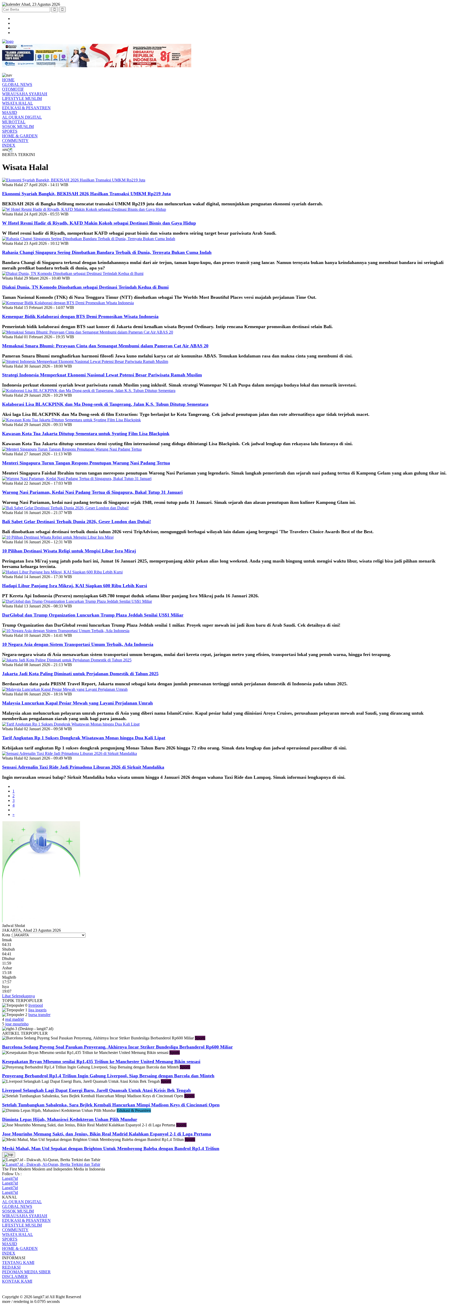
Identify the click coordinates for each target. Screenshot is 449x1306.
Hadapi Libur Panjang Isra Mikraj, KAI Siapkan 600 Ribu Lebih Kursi (74, 585)
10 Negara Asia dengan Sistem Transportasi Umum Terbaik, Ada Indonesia (77, 644)
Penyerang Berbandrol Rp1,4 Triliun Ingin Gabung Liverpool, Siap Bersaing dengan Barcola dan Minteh (108, 1075)
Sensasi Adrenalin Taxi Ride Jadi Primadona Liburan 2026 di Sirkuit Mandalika (83, 767)
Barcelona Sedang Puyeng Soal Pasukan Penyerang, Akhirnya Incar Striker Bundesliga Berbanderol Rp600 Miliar (117, 1047)
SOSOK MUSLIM (18, 126)
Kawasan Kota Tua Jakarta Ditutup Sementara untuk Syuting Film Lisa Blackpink (85, 433)
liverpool (35, 1005)
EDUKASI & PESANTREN (26, 108)
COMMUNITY (15, 140)
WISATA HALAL (17, 103)
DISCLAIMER (15, 1276)
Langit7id (10, 1178)
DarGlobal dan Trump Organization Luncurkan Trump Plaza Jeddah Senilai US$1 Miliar (92, 615)
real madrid (14, 1019)
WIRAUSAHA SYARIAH (24, 94)
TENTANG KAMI (18, 1262)
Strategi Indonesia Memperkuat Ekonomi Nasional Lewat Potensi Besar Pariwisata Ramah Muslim (102, 374)
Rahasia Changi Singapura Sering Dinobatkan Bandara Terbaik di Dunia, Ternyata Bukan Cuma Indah (107, 252)
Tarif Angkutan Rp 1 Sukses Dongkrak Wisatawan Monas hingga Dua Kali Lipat (83, 737)
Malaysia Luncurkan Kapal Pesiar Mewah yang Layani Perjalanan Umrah (77, 703)
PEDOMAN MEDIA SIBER (26, 1272)
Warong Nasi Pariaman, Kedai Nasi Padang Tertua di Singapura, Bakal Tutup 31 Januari (92, 492)
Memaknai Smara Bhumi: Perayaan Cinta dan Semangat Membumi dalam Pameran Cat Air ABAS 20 (105, 345)
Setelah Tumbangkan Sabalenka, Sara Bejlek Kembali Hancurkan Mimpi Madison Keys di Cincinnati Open (111, 1104)
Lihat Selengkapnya (18, 996)
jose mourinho (17, 1024)
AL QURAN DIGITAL (22, 117)
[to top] (8, 1155)
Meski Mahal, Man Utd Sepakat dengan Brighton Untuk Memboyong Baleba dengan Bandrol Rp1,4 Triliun (110, 1148)
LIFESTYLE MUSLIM (22, 98)
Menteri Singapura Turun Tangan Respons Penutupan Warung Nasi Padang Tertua (86, 462)
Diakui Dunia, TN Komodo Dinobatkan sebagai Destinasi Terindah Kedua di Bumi (85, 287)
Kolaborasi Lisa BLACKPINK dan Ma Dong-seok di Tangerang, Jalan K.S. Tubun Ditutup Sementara (105, 404)
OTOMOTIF (13, 89)
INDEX (8, 145)
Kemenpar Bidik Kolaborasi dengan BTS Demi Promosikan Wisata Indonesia (80, 316)
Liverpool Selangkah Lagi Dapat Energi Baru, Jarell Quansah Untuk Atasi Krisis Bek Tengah (96, 1090)
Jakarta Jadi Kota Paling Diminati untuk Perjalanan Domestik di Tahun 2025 (80, 673)
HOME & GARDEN (20, 136)
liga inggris (37, 1010)
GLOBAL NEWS (17, 84)
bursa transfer (39, 1014)
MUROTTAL (13, 122)
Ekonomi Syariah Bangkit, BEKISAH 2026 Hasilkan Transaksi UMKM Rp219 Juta (86, 193)
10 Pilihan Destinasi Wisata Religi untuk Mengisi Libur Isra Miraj (69, 550)
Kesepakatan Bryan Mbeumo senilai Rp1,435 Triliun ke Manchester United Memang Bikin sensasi (101, 1061)
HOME (8, 80)
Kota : (7, 935)
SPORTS (9, 131)
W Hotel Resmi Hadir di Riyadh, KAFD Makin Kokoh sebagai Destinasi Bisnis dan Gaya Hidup (99, 223)
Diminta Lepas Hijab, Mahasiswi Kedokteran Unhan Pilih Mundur (69, 1119)
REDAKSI (11, 1267)
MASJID (9, 112)
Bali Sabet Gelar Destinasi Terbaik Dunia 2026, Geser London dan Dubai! (76, 521)
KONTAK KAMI (17, 1281)
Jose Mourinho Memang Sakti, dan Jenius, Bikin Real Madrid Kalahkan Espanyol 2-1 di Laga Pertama (106, 1133)
